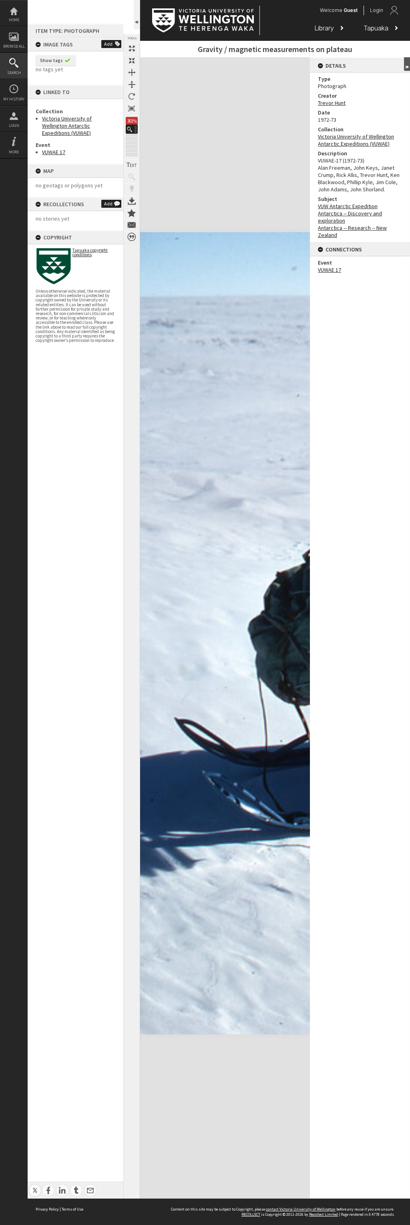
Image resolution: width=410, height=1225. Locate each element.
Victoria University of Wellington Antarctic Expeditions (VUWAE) (67, 126)
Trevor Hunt (332, 102)
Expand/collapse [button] (407, 64)
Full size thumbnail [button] (132, 48)
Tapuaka (377, 28)
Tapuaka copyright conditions (90, 252)
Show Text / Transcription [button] (132, 165)
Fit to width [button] (132, 72)
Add (108, 44)
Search (14, 72)
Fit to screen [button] (132, 60)
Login (14, 125)
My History (13, 99)
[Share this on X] (35, 1186)
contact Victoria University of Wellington (301, 1209)
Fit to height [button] (132, 84)
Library (325, 28)
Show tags (51, 60)
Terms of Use (72, 1209)
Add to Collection (132, 213)
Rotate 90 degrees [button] (132, 96)
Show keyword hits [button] (132, 177)
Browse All (14, 46)
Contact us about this (132, 225)
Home (14, 19)
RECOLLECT (250, 1214)
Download (132, 201)
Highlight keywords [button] (132, 189)
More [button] (14, 152)
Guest (351, 10)
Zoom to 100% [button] (132, 108)
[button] (132, 129)
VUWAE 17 (53, 152)
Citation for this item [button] (132, 237)
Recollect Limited (323, 1214)
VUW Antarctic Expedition (348, 206)
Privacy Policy (47, 1209)
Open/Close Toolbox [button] (137, 14)
